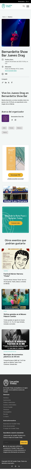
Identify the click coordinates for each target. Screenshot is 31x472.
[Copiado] (3, 83)
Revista (5, 414)
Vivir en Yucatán (7, 407)
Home (4, 17)
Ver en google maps (11, 70)
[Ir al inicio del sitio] (7, 8)
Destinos (6, 398)
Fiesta (11, 128)
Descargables (7, 412)
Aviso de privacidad (9, 426)
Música (19, 128)
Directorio (6, 409)
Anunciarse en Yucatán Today (11, 424)
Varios (5, 132)
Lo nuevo (6, 416)
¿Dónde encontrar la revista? (15, 179)
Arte (4, 128)
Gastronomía (7, 400)
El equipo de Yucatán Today (11, 428)
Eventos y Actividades (9, 405)
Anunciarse (21, 1)
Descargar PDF (15, 175)
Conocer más (15, 223)
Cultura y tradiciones (9, 402)
